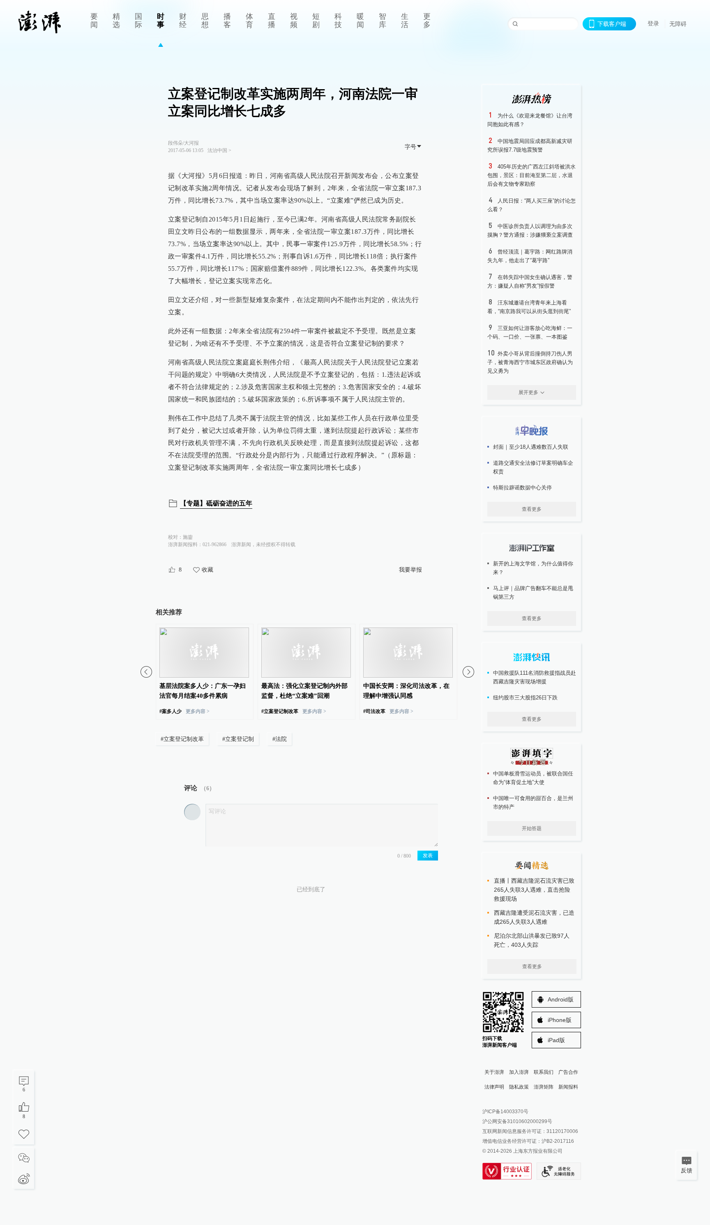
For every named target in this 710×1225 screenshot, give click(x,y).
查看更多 (532, 509)
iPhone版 (560, 1020)
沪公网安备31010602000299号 (517, 1121)
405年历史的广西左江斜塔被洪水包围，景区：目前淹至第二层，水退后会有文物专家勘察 (531, 175)
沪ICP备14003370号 (505, 1111)
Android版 (561, 999)
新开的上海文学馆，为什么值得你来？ (533, 568)
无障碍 (678, 24)
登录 (653, 23)
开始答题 (532, 828)
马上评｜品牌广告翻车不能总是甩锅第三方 (533, 592)
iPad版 (556, 1040)
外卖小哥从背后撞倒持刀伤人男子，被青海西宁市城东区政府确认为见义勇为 (530, 362)
